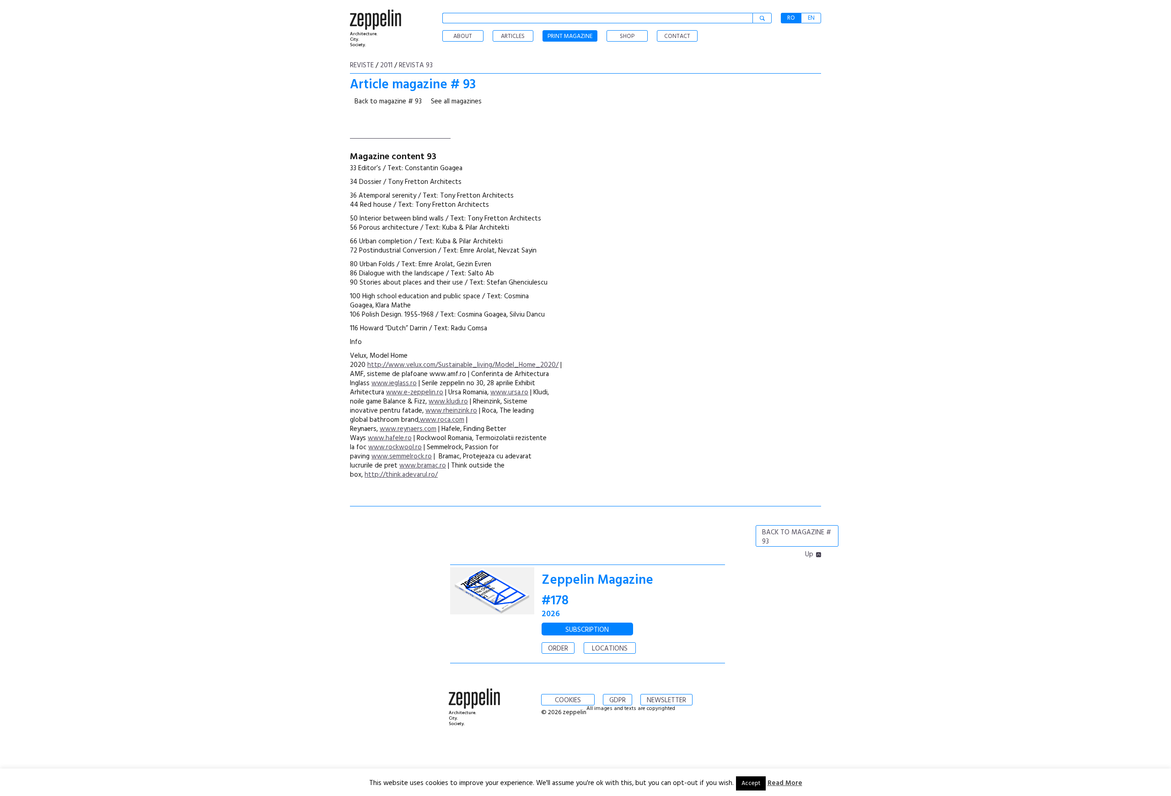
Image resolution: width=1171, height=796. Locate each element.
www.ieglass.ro (394, 383)
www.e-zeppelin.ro (414, 392)
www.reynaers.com (408, 429)
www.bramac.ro (422, 465)
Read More (785, 783)
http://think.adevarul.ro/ (401, 474)
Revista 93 (416, 65)
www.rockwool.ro (395, 447)
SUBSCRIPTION (587, 629)
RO (791, 18)
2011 (386, 65)
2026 (551, 614)
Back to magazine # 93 (388, 101)
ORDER (558, 648)
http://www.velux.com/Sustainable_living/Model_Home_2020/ (463, 365)
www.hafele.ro (390, 438)
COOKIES (568, 700)
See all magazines (456, 101)
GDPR (617, 700)
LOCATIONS (610, 648)
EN (811, 18)
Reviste (362, 65)
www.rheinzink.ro (451, 410)
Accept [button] (750, 783)
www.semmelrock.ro (401, 456)
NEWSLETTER (666, 700)
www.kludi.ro (448, 401)
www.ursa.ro (509, 392)
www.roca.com (442, 419)
